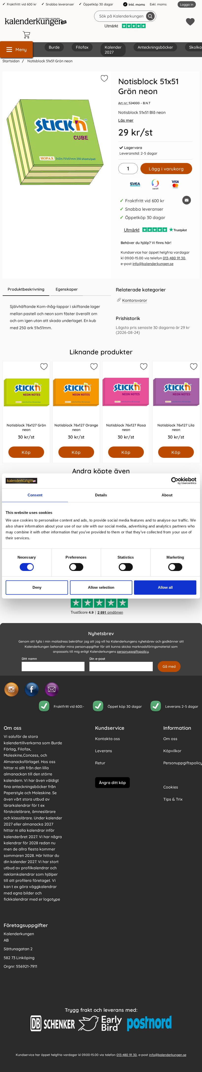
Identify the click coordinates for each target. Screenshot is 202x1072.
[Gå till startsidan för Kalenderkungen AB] (36, 21)
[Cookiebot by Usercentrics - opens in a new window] (174, 481)
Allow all (165, 587)
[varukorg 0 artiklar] (27, 35)
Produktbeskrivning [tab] (26, 289)
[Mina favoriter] (190, 22)
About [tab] (167, 495)
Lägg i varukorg (166, 168)
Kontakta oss (107, 738)
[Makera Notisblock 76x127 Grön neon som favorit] (44, 367)
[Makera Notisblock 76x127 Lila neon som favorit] (193, 367)
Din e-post (97, 659)
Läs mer (126, 120)
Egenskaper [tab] (67, 289)
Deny (37, 587)
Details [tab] (101, 495)
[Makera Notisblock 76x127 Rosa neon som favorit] (143, 367)
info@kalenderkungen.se (153, 264)
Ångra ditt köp (112, 782)
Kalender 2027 (113, 50)
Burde (54, 47)
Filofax (82, 47)
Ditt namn (29, 659)
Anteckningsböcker (155, 47)
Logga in (186, 4)
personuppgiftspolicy (133, 651)
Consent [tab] (35, 495)
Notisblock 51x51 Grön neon (49, 61)
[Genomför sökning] (150, 16)
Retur (100, 762)
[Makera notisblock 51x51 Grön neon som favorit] (104, 79)
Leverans (103, 750)
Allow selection (101, 587)
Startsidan (10, 61)
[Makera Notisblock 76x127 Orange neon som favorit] (93, 367)
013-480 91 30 (174, 258)
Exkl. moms (158, 4)
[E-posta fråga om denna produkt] (186, 200)
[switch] (76, 567)
